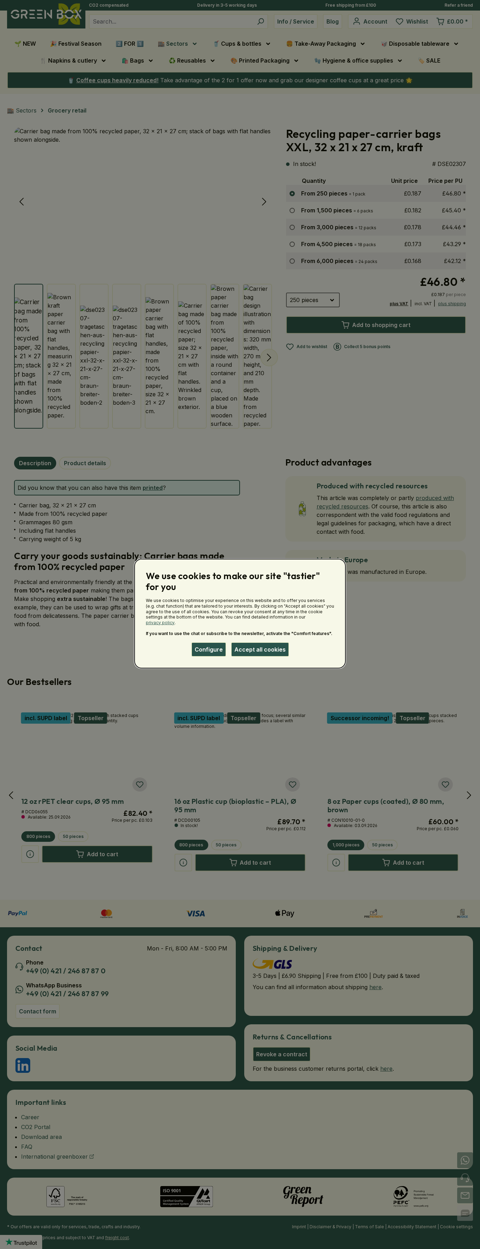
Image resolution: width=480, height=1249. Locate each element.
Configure (209, 649)
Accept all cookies (260, 649)
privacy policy (160, 622)
